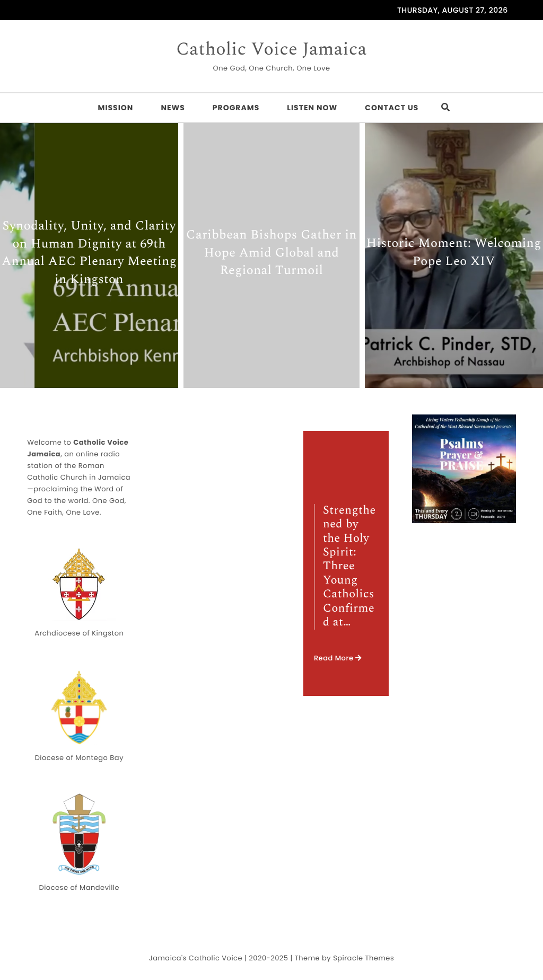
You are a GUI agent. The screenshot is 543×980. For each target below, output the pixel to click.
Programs (236, 107)
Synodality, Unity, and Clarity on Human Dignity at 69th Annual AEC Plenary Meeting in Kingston (89, 253)
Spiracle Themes (363, 958)
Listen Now (312, 107)
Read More (334, 658)
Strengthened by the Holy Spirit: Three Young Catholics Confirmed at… (349, 567)
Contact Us (391, 107)
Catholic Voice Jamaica (271, 50)
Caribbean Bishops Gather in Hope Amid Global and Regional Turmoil (271, 253)
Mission (116, 107)
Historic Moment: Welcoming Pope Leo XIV (453, 253)
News (173, 107)
